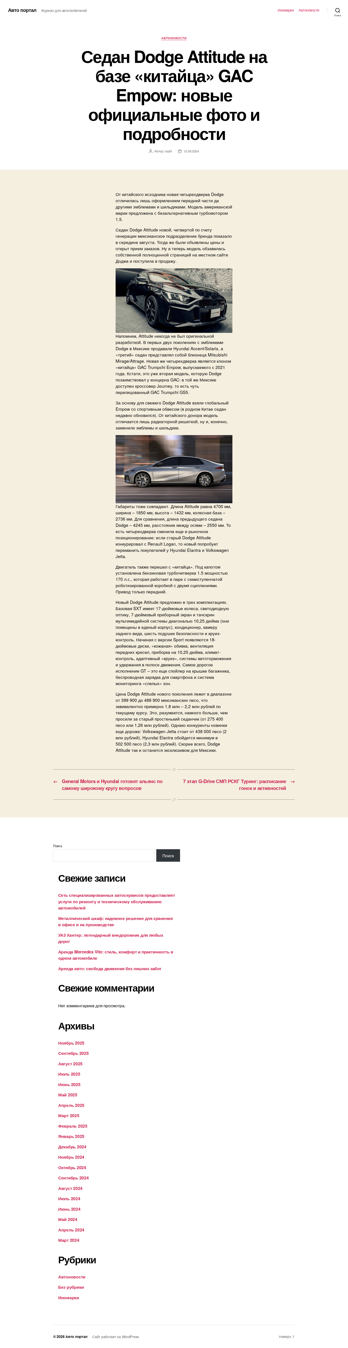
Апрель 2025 (71, 1105)
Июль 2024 (69, 1198)
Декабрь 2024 (72, 1147)
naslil (168, 151)
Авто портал (22, 9)
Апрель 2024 (71, 1230)
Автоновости (309, 10)
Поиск (57, 846)
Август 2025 (70, 1063)
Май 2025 (67, 1095)
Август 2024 (70, 1188)
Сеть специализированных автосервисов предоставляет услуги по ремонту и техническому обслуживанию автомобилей (116, 901)
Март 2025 (68, 1115)
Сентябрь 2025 (73, 1053)
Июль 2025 (69, 1074)
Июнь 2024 (69, 1209)
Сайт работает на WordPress (115, 1336)
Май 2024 (67, 1219)
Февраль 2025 (72, 1126)
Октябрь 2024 (72, 1167)
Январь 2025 (71, 1136)
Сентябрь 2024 (73, 1178)
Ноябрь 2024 (71, 1157)
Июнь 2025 (69, 1084)
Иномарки (286, 10)
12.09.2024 (191, 151)
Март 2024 (68, 1240)
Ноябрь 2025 (71, 1043)
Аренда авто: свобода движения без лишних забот (109, 968)
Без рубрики (71, 1287)
